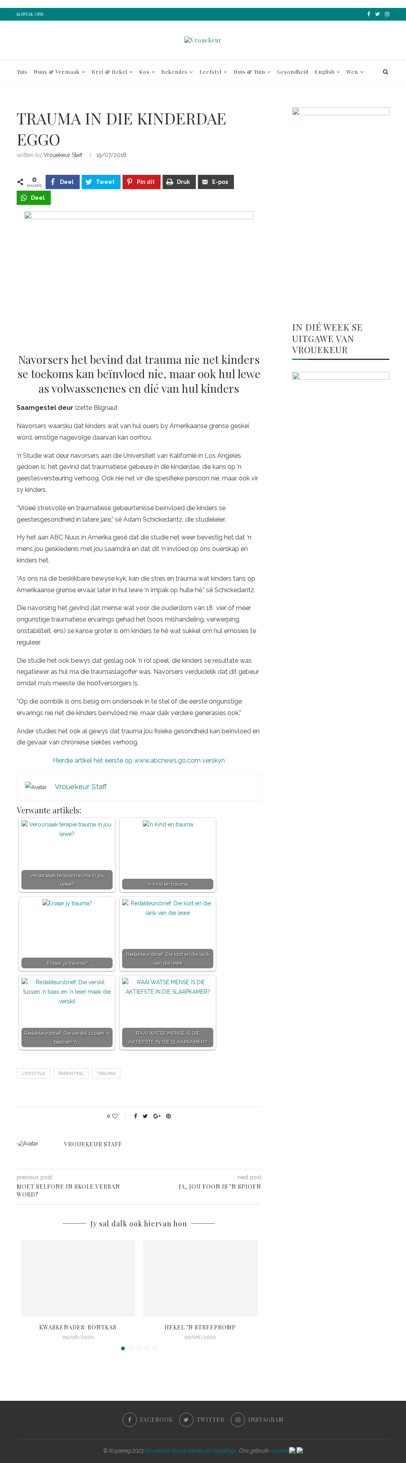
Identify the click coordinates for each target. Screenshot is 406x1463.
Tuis (22, 71)
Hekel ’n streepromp (200, 1327)
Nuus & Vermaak (57, 71)
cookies (279, 1451)
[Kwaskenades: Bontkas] (78, 1278)
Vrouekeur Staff (63, 155)
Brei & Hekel (109, 71)
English (325, 71)
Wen (352, 71)
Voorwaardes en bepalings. (204, 1451)
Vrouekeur (156, 1451)
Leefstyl (210, 71)
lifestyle (33, 1073)
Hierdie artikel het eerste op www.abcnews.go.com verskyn (139, 760)
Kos (144, 71)
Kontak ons (30, 14)
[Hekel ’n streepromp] (200, 1278)
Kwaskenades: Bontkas (78, 1327)
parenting (71, 1073)
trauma (106, 1073)
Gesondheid (292, 71)
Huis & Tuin (249, 71)
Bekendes (174, 71)
